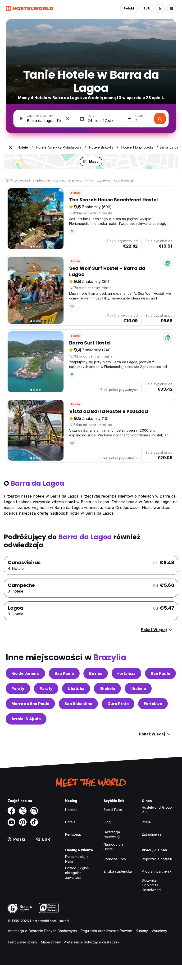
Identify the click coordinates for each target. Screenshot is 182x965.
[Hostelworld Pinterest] (23, 822)
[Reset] (67, 118)
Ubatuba (76, 688)
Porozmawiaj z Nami (76, 859)
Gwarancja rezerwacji (112, 834)
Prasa (146, 822)
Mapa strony (51, 942)
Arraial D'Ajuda (26, 718)
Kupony (142, 931)
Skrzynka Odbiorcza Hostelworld (151, 885)
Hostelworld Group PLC (157, 809)
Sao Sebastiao (78, 703)
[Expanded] (10, 147)
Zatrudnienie (152, 834)
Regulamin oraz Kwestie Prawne (106, 931)
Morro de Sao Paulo (30, 703)
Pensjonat (73, 834)
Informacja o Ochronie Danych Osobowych (42, 931)
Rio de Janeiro (25, 673)
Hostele (71, 810)
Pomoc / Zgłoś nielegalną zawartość (77, 872)
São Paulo (160, 673)
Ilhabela (107, 688)
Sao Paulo (64, 673)
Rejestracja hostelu (157, 859)
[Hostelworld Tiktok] (34, 822)
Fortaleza (126, 673)
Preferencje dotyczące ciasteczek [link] (91, 942)
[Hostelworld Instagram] (34, 811)
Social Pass (113, 810)
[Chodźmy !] (160, 118)
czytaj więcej (123, 180)
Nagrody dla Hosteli (113, 846)
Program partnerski (157, 871)
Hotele (70, 822)
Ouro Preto (118, 703)
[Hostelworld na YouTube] (11, 822)
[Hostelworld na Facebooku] (11, 811)
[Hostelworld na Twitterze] (23, 811)
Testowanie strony (22, 942)
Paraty (17, 688)
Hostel (76, 193)
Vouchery (159, 931)
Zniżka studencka (118, 871)
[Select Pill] (160, 8)
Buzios (95, 673)
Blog (107, 822)
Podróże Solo (115, 859)
